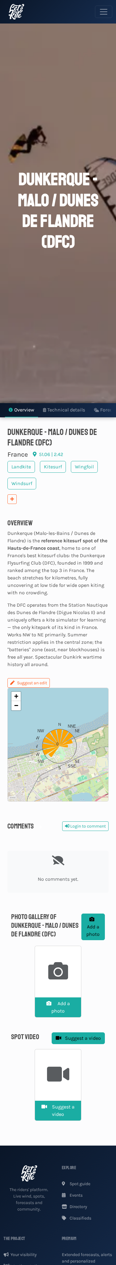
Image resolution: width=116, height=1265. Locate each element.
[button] (57, 744)
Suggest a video (82, 1038)
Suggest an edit (32, 683)
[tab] (21, 410)
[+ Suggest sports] (12, 499)
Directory (78, 1206)
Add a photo (93, 930)
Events (76, 1195)
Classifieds (80, 1218)
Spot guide (79, 1183)
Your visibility (24, 1254)
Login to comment (87, 826)
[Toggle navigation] (103, 12)
